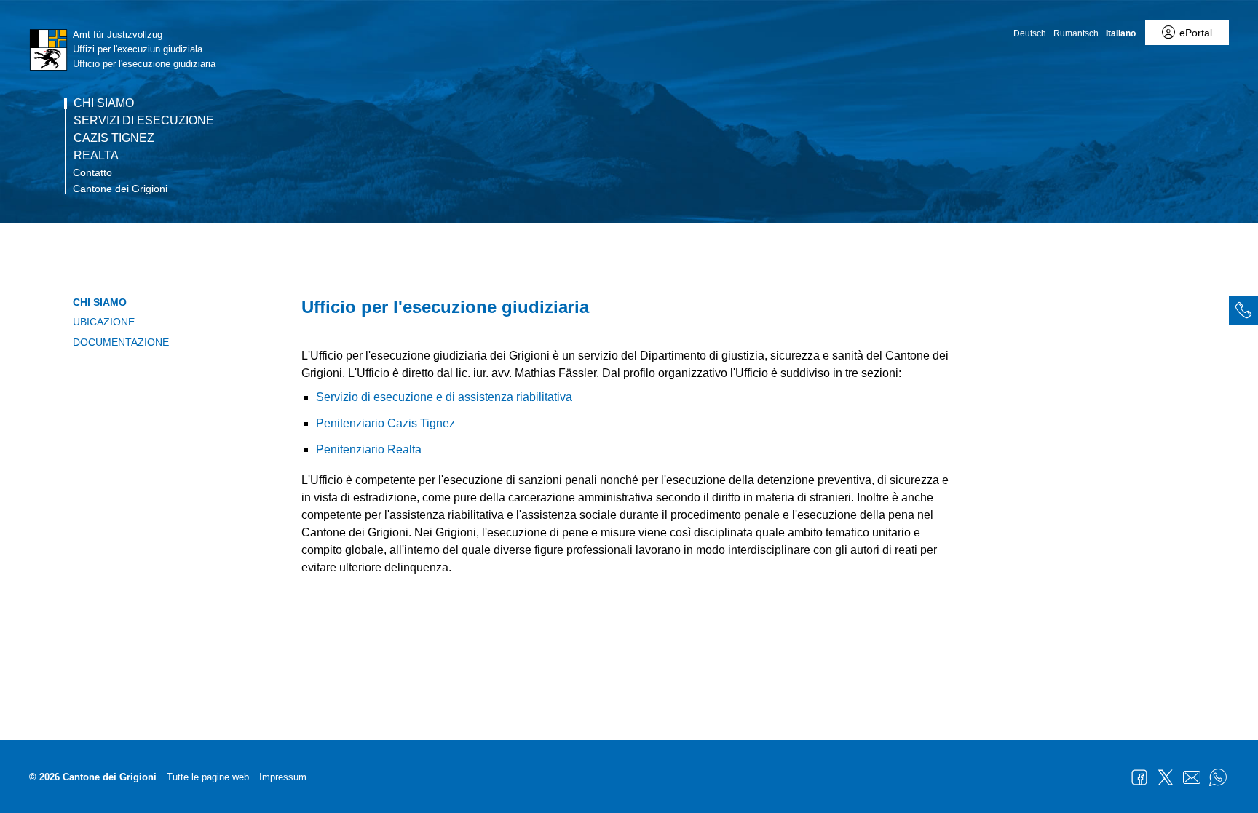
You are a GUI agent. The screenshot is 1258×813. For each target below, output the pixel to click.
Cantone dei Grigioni (120, 188)
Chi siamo (104, 103)
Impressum (282, 777)
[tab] (1243, 310)
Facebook (1139, 777)
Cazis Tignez (114, 138)
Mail (1192, 777)
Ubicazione (104, 322)
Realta (96, 156)
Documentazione (121, 342)
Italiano (1121, 33)
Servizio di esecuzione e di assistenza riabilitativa (444, 397)
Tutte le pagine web (208, 777)
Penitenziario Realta (369, 449)
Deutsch (1029, 33)
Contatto (92, 172)
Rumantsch (1076, 33)
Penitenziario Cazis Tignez (385, 423)
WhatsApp (1218, 777)
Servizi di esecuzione (144, 121)
